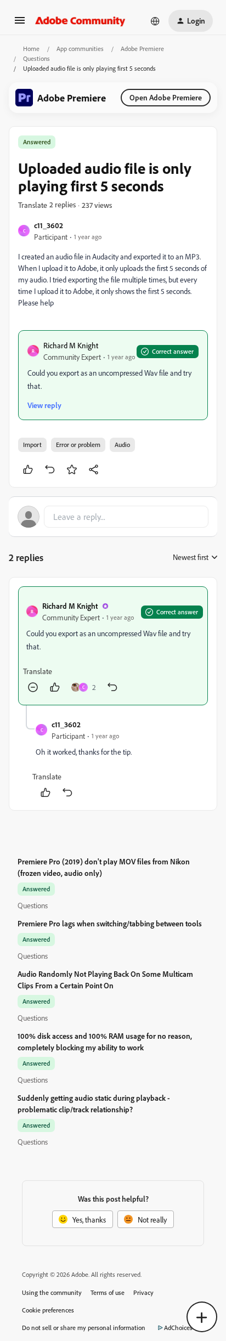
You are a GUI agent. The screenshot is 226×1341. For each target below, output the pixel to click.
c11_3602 (48, 225)
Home (31, 48)
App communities (80, 48)
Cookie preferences (48, 1310)
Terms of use (108, 1292)
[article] (113, 645)
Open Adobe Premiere (165, 97)
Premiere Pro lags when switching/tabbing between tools (110, 923)
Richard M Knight (70, 345)
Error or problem (78, 444)
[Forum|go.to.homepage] (80, 21)
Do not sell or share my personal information (83, 1327)
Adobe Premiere (142, 48)
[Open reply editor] (113, 516)
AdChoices (178, 1327)
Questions (36, 58)
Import (32, 444)
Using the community (52, 1292)
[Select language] (155, 21)
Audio (122, 444)
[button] (19, 24)
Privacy (143, 1292)
